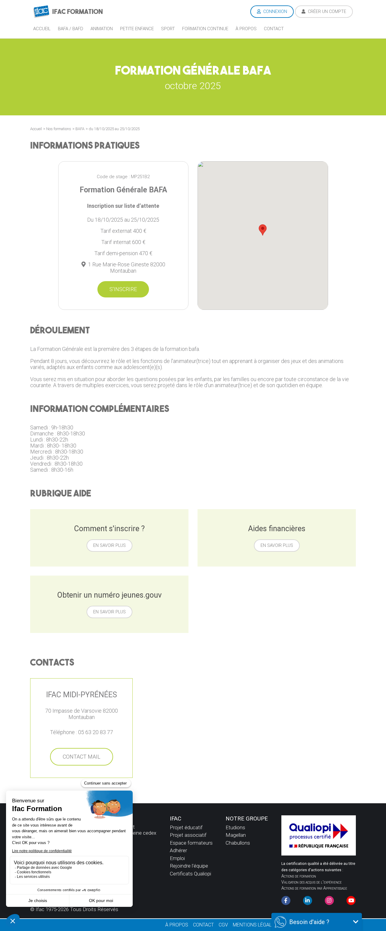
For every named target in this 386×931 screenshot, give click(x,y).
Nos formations (58, 129)
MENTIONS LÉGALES (255, 925)
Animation (101, 28)
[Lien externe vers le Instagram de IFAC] (329, 900)
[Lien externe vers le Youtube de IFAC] (351, 900)
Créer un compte (326, 11)
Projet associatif (188, 835)
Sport (168, 28)
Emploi (177, 858)
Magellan (236, 835)
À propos (246, 28)
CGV (223, 925)
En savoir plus (109, 545)
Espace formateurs (191, 843)
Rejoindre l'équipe (189, 866)
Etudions (235, 827)
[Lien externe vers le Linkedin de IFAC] (307, 900)
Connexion (274, 11)
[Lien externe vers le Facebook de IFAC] (285, 900)
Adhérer (178, 850)
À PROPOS (176, 925)
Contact (274, 28)
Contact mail (81, 756)
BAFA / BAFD (70, 28)
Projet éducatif (186, 827)
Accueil (42, 28)
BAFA (79, 129)
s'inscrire (123, 289)
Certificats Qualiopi (190, 874)
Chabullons (238, 843)
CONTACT (203, 925)
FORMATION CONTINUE (205, 28)
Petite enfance (137, 28)
